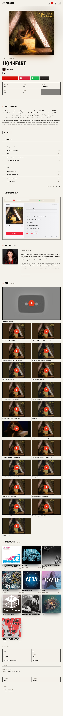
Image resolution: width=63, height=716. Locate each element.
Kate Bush (9, 69)
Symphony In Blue (11, 147)
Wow (8, 153)
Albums (4, 58)
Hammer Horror (11, 181)
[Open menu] (59, 3)
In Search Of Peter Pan (12, 150)
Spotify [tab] (42, 200)
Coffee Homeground (12, 178)
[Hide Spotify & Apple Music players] (57, 200)
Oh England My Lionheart (13, 160)
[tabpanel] (31, 220)
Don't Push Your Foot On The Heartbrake (17, 157)
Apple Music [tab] (18, 200)
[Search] (49, 3)
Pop (4, 73)
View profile (26, 250)
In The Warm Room (11, 171)
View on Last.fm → (6, 683)
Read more (7, 132)
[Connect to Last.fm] (52, 3)
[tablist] (29, 200)
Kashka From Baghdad (12, 174)
